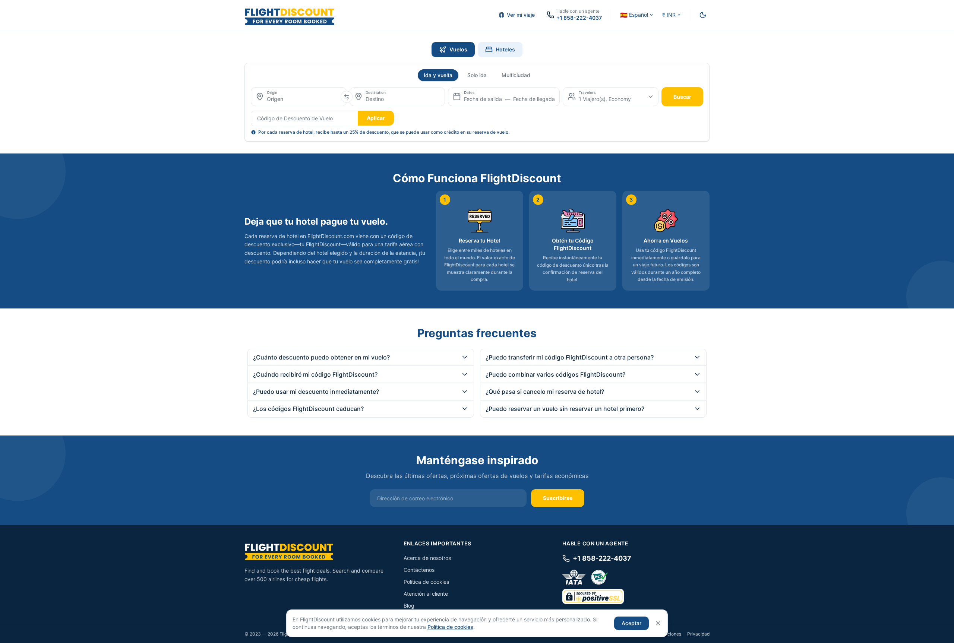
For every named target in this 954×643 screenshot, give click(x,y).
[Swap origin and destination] (347, 97)
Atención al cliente (426, 593)
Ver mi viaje (521, 15)
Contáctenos (419, 570)
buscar (682, 97)
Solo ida (477, 75)
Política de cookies (426, 582)
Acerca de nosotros (427, 558)
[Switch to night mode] (703, 15)
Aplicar (376, 118)
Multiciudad (516, 75)
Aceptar (631, 623)
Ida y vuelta (438, 75)
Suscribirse (557, 498)
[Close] (658, 623)
